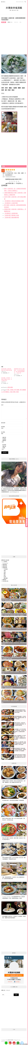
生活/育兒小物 (5, 581)
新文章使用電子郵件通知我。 (4, 447)
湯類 (5, 572)
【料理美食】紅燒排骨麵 (11, 203)
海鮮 (5, 570)
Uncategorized (5, 563)
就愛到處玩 (5, 564)
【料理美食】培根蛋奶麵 (11, 213)
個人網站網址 (3, 433)
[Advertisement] (14, 39)
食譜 (11, 392)
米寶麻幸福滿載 (14, 8)
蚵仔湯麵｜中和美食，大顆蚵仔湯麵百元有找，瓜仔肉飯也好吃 (6, 379)
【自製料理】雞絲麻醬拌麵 (11, 217)
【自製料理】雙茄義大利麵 (11, 215)
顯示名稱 (3, 422)
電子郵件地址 (3, 427)
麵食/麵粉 (3, 22)
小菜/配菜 (6, 569)
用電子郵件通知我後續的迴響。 (4, 440)
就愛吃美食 (5, 566)
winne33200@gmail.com (14, 491)
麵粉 (14, 392)
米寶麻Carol (10, 22)
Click (26, 522)
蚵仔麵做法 (6, 392)
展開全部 (3, 560)
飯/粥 (5, 576)
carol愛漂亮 (5, 561)
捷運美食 (4, 579)
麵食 (17, 392)
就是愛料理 (5, 567)
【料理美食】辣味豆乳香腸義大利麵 (14, 201)
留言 (2, 404)
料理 (8, 389)
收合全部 (7, 560)
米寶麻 (12, 389)
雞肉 (5, 575)
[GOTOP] (22, 1043)
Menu (4, 1)
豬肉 (5, 573)
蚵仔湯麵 (16, 389)
